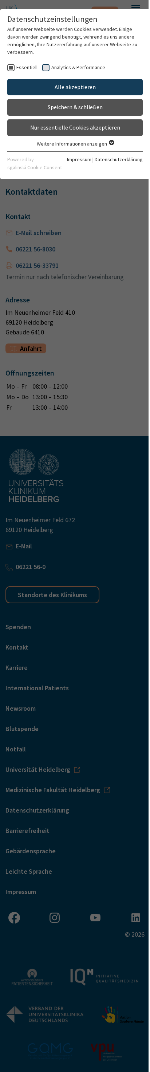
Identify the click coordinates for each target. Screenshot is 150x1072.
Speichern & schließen (75, 107)
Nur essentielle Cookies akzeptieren (75, 127)
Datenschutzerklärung (119, 159)
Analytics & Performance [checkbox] (78, 67)
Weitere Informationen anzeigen (72, 143)
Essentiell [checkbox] (27, 67)
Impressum (79, 159)
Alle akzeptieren (75, 87)
